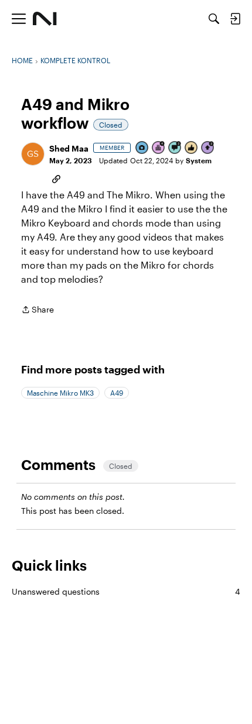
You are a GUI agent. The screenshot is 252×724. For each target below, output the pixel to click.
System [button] (199, 160)
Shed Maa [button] (68, 148)
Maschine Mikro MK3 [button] (60, 393)
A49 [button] (116, 393)
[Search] (213, 18)
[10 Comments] (175, 148)
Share (37, 310)
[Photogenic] (142, 148)
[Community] (45, 19)
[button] (33, 154)
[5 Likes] (192, 148)
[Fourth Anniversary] (159, 148)
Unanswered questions (126, 591)
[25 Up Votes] (208, 148)
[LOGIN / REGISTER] (235, 18)
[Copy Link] (56, 178)
